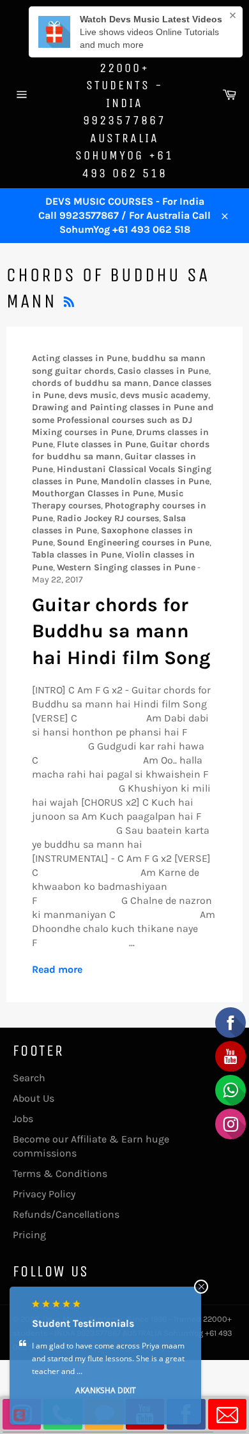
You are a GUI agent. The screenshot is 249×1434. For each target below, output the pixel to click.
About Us (33, 1098)
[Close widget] (201, 1287)
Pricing (29, 1235)
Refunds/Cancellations (66, 1214)
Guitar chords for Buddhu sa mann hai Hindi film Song (121, 631)
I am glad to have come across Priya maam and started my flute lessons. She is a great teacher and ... (108, 1358)
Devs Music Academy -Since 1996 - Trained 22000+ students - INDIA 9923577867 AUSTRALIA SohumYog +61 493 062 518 (124, 94)
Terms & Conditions (60, 1173)
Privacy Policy (44, 1194)
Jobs (23, 1118)
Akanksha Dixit (105, 1390)
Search (29, 1078)
